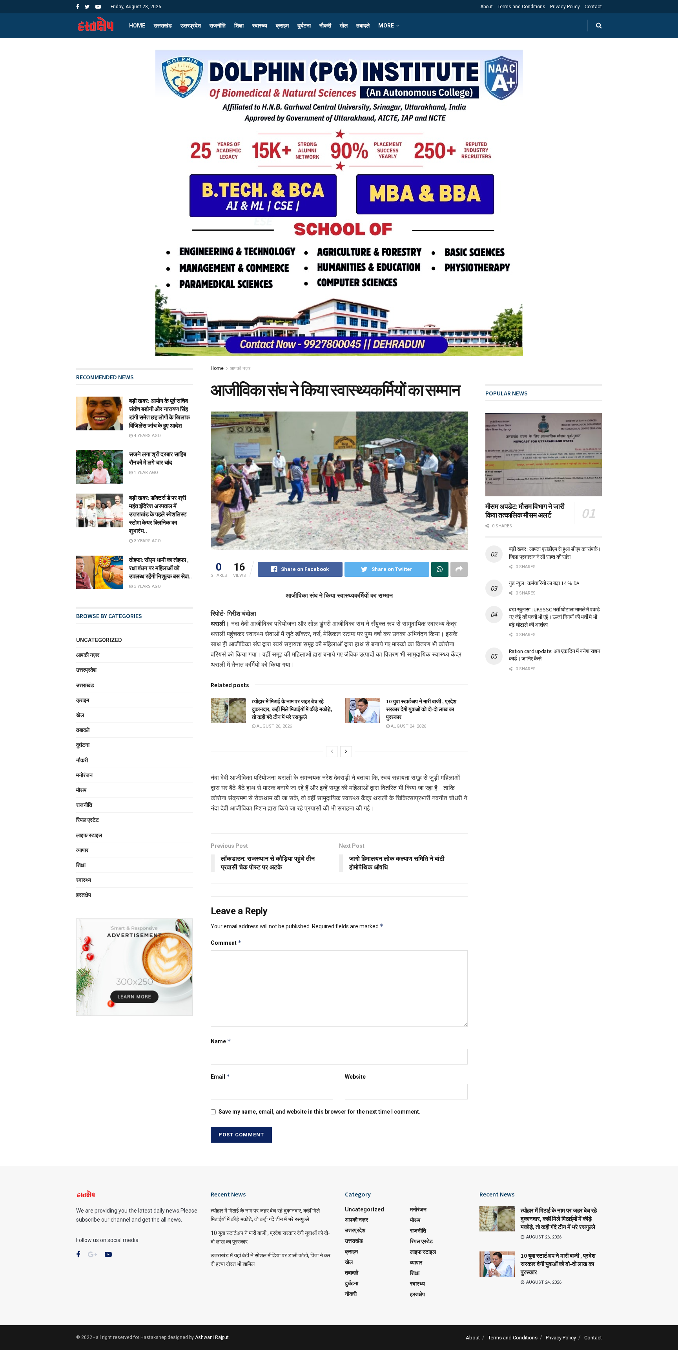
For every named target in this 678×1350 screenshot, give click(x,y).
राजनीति (218, 25)
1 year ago (145, 472)
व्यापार (82, 850)
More (386, 25)
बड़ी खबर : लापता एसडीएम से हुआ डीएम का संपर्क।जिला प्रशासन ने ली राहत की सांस (555, 552)
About (486, 6)
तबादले (363, 25)
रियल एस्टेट (87, 820)
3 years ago (147, 540)
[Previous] (332, 751)
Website (355, 1077)
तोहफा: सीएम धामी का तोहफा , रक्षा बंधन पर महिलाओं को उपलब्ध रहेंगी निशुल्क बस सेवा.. (160, 568)
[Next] (346, 751)
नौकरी (325, 25)
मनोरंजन (84, 775)
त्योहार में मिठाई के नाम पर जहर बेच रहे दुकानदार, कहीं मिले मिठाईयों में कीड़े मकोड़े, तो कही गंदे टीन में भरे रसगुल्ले (292, 709)
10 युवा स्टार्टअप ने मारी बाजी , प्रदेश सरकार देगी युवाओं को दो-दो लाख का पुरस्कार (421, 709)
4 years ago (147, 435)
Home (137, 25)
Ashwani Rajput (212, 1337)
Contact (593, 6)
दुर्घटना (304, 25)
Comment (226, 942)
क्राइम (282, 25)
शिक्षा (239, 25)
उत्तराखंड (163, 25)
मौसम (81, 790)
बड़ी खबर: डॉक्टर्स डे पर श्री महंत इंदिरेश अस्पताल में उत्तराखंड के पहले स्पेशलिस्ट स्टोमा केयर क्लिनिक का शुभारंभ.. (158, 514)
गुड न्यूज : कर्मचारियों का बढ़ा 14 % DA (544, 583)
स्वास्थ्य (259, 25)
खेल (344, 25)
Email (220, 1076)
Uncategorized (99, 640)
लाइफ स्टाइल (89, 835)
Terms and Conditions (521, 6)
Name (221, 1041)
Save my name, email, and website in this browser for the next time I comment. (320, 1112)
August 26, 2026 (273, 726)
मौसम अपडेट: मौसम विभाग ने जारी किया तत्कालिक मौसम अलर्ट (525, 511)
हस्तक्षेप (83, 895)
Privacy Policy (565, 6)
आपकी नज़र (240, 368)
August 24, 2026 (408, 726)
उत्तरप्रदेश (190, 25)
